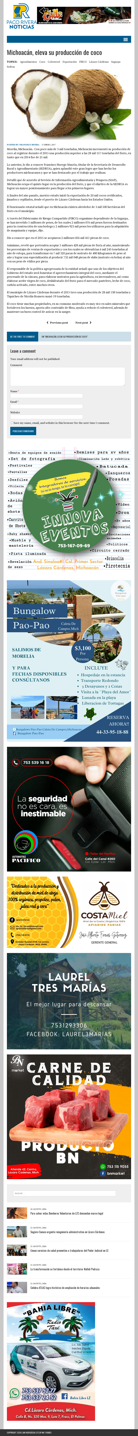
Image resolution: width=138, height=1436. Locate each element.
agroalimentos (28, 61)
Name (14, 391)
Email (14, 402)
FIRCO (83, 61)
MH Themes (46, 1432)
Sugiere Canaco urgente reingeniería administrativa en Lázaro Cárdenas (67, 1232)
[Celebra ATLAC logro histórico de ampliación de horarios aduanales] (17, 1291)
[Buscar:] (64, 1193)
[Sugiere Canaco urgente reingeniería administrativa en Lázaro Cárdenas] (17, 1235)
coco (42, 61)
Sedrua (11, 66)
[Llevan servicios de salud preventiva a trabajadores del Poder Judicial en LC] (17, 1254)
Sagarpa (115, 61)
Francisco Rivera (29, 144)
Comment (16, 365)
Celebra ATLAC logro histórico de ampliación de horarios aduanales (65, 1288)
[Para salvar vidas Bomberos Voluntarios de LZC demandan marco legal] (17, 1216)
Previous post (59, 322)
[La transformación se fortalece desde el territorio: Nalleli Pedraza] (17, 1272)
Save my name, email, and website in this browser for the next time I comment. (62, 423)
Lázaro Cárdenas (99, 61)
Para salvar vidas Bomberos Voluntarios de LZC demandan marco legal (66, 1213)
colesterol (54, 61)
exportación (70, 61)
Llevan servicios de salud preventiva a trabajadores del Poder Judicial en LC (69, 1251)
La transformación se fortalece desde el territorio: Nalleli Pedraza (64, 1269)
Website (15, 412)
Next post (81, 322)
